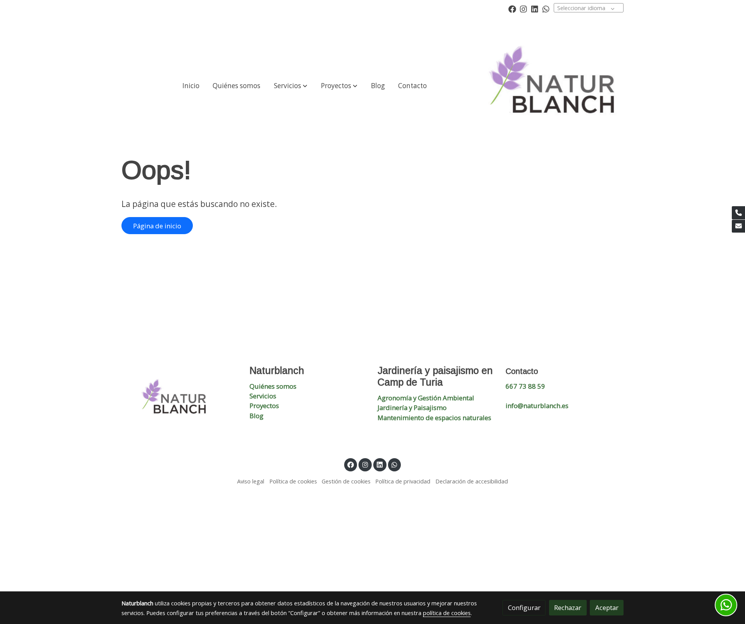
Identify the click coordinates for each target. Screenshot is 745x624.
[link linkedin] (534, 8)
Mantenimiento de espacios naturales (434, 417)
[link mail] (738, 226)
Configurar (524, 607)
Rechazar (567, 607)
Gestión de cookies (346, 481)
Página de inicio (157, 225)
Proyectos (264, 405)
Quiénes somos (272, 386)
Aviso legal (250, 481)
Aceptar (607, 607)
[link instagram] (523, 8)
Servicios (262, 395)
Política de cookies (293, 481)
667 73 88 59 (525, 386)
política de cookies (447, 613)
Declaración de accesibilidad (471, 481)
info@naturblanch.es (537, 405)
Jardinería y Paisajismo (412, 407)
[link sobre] (180, 400)
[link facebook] (512, 8)
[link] (556, 86)
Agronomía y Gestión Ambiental (426, 397)
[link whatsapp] (545, 8)
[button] (290, 85)
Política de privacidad (402, 481)
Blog (256, 415)
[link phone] (738, 212)
